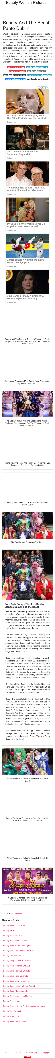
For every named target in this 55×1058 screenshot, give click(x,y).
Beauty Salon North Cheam (14, 1021)
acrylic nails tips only (37, 71)
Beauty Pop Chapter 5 (12, 935)
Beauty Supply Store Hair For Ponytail (19, 986)
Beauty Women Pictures (26, 2)
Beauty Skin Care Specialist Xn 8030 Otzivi (21, 950)
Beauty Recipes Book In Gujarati (17, 960)
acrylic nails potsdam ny (37, 67)
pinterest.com (17, 913)
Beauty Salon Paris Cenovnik (15, 975)
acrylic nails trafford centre (38, 79)
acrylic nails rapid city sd (14, 75)
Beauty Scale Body (11, 1016)
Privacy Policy (31, 1052)
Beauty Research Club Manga (16, 940)
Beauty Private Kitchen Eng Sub (16, 965)
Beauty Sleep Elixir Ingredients (16, 981)
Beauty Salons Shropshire (14, 925)
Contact (18, 1052)
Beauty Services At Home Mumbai (17, 996)
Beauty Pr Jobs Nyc (11, 1001)
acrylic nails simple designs (39, 75)
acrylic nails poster (17, 71)
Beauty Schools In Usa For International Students (24, 1006)
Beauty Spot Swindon (12, 955)
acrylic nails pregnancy (15, 79)
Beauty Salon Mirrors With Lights (17, 945)
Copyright (46, 1052)
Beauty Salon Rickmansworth (15, 991)
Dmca (7, 1052)
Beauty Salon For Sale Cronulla (16, 970)
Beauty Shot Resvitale (12, 1011)
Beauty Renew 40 (10, 930)
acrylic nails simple (16, 67)
